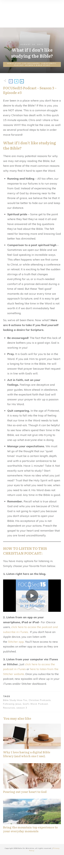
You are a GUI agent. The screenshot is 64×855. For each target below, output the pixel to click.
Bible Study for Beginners (23, 63)
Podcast (19, 65)
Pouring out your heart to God (32, 780)
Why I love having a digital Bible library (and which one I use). (32, 742)
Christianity (48, 63)
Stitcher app (16, 641)
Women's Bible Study (37, 65)
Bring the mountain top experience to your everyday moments (32, 817)
